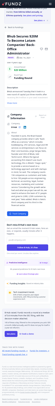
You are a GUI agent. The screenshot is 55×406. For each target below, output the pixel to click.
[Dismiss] (47, 20)
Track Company (19, 213)
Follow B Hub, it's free (27, 247)
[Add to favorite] (41, 49)
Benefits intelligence (9, 402)
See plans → (39, 20)
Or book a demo (26, 334)
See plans (11, 334)
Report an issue (42, 116)
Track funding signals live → (14, 354)
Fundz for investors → (39, 350)
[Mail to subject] (46, 49)
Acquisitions (36, 402)
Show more (12, 103)
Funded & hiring (26, 399)
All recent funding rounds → (15, 350)
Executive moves (24, 402)
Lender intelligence (40, 399)
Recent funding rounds (10, 399)
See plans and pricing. (33, 15)
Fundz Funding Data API (28, 392)
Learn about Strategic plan (28, 274)
